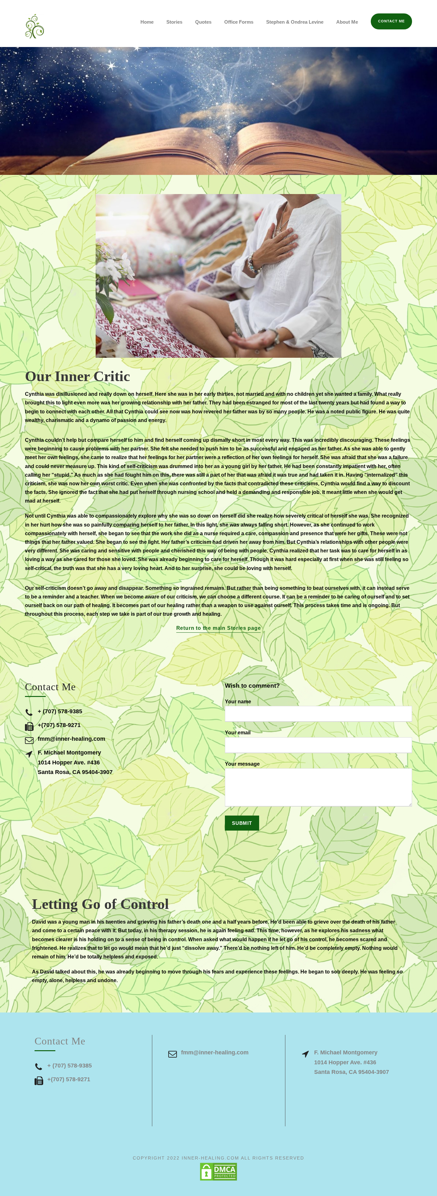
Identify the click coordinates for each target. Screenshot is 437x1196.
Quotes (203, 22)
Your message (242, 764)
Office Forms (238, 22)
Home (147, 22)
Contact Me (391, 21)
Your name (238, 701)
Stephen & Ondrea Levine (294, 22)
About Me (347, 22)
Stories (174, 22)
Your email (237, 732)
